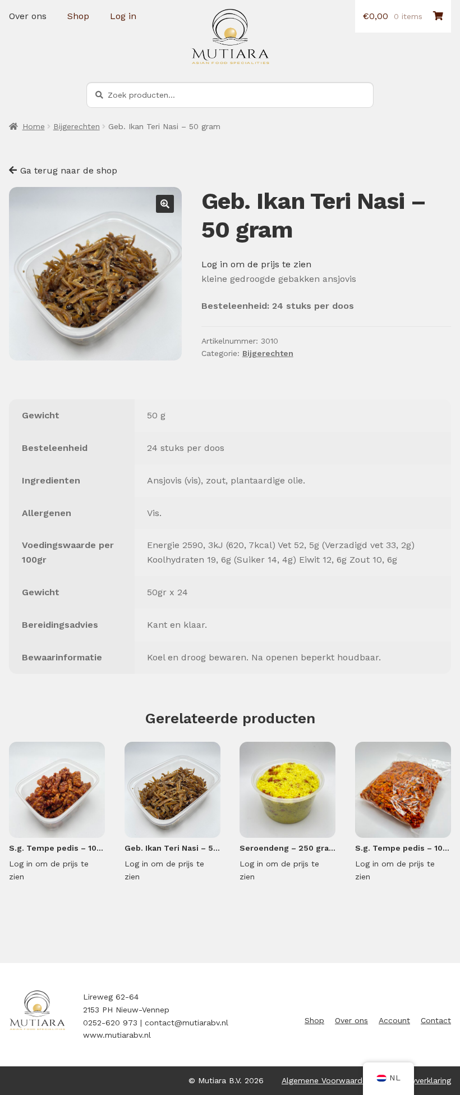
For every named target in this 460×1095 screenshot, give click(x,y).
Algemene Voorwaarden (326, 1080)
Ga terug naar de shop (68, 170)
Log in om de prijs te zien (256, 264)
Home (33, 126)
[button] (165, 204)
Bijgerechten (76, 126)
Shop (78, 16)
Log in (123, 16)
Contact (436, 1020)
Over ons (28, 16)
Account (394, 1020)
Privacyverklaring (420, 1080)
